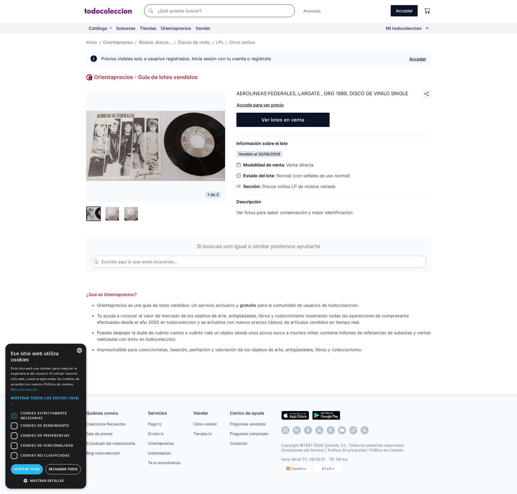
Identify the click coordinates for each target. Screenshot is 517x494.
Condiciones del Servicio (302, 450)
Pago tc (155, 424)
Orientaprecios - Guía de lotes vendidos (146, 77)
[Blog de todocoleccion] (365, 430)
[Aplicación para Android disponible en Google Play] (326, 415)
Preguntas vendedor (248, 424)
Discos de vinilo (194, 42)
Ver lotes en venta (282, 120)
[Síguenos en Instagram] (285, 430)
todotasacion (159, 453)
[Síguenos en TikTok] (353, 430)
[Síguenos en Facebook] (308, 430)
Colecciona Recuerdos (105, 424)
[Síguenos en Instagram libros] (297, 430)
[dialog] (45, 416)
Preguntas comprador (249, 433)
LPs (219, 42)
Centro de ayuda (247, 413)
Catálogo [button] (99, 28)
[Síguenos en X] (319, 430)
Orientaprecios (176, 28)
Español (298, 469)
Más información (24, 389)
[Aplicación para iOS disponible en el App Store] (295, 415)
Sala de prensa (99, 433)
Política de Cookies (386, 450)
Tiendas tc (202, 433)
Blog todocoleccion (103, 453)
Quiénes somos (102, 413)
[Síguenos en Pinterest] (331, 430)
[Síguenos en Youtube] (342, 430)
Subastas (125, 28)
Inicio (91, 42)
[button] (46, 400)
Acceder (417, 59)
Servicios (157, 413)
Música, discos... (155, 42)
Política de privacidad (347, 450)
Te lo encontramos (164, 462)
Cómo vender (205, 424)
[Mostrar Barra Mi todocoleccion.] (427, 28)
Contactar (238, 443)
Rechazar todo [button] (63, 469)
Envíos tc (156, 433)
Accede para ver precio (260, 105)
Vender (202, 28)
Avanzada (312, 11)
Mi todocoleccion (404, 28)
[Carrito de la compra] (427, 10)
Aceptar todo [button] (27, 469)
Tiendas (148, 28)
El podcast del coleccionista (110, 443)
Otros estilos (242, 42)
